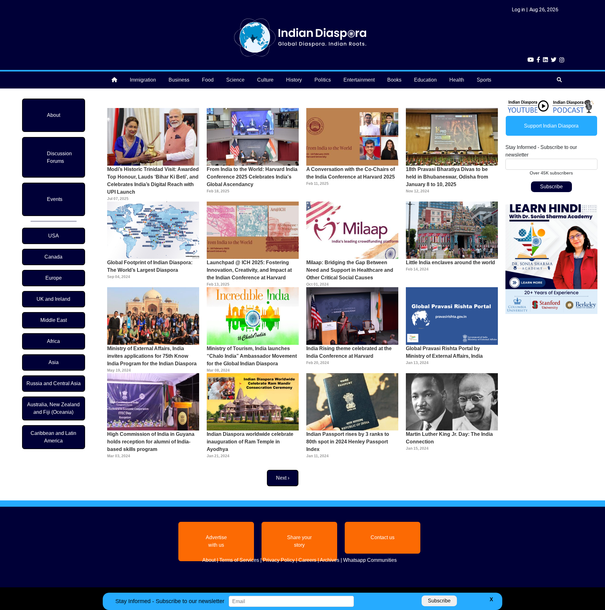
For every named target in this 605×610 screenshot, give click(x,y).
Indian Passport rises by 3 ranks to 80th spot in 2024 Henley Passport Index (347, 441)
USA (53, 235)
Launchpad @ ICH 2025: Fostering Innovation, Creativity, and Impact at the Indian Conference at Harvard (249, 270)
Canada (53, 256)
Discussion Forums (59, 157)
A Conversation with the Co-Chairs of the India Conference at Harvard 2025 (350, 173)
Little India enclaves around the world (450, 262)
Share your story (299, 541)
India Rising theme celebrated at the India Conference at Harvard (349, 352)
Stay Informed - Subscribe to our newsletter (541, 151)
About (53, 115)
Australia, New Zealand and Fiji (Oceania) (53, 408)
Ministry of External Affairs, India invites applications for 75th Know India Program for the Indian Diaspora (152, 356)
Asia (54, 362)
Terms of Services (239, 560)
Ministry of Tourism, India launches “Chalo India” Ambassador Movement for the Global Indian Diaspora (252, 356)
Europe (53, 278)
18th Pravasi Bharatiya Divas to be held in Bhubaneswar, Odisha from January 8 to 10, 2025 (447, 177)
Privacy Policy (279, 560)
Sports (484, 80)
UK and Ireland (53, 299)
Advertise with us (216, 541)
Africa (53, 341)
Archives (329, 560)
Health (456, 80)
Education (425, 80)
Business (179, 80)
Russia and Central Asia (53, 383)
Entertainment (359, 80)
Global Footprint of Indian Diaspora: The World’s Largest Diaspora (150, 266)
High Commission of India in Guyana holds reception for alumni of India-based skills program (150, 441)
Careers (307, 560)
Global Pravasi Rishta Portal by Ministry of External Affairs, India (444, 352)
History (294, 80)
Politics (322, 80)
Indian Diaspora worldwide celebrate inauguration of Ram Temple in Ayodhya (250, 441)
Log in (518, 10)
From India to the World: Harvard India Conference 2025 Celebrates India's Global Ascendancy (252, 177)
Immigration (143, 80)
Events (54, 199)
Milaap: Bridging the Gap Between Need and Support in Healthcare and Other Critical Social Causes (349, 270)
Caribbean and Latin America (53, 436)
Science (235, 80)
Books (394, 80)
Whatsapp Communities (370, 560)
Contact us (383, 537)
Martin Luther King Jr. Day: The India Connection (449, 437)
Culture (265, 80)
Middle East (53, 320)
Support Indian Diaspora (551, 125)
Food (208, 80)
